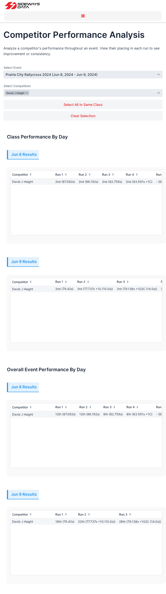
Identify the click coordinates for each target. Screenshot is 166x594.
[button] (83, 16)
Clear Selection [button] (83, 116)
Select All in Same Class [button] (83, 104)
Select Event (12, 67)
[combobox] (80, 74)
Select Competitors (17, 86)
